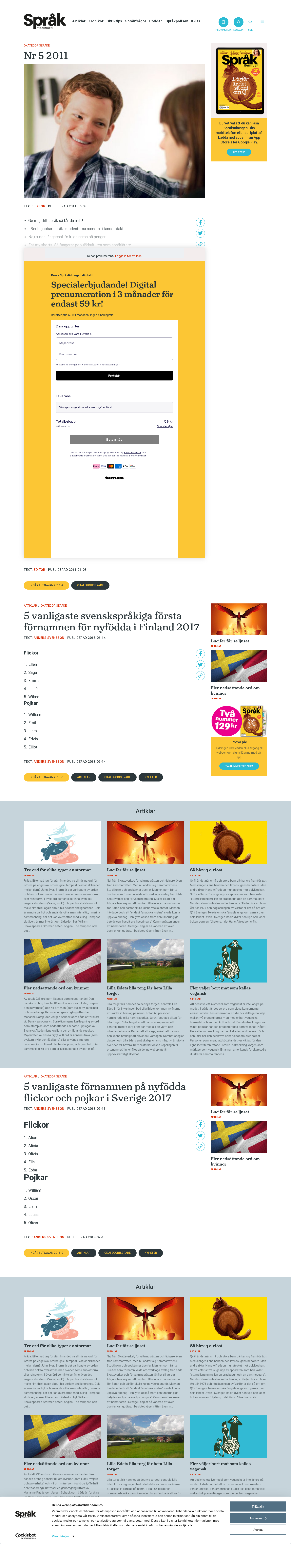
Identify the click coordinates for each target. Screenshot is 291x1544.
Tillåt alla (258, 1506)
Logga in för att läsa (128, 256)
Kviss (195, 21)
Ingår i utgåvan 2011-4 (46, 585)
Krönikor (96, 21)
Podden (156, 21)
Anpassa (256, 1518)
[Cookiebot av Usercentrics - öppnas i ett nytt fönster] (25, 1536)
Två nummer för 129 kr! (239, 766)
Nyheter (151, 777)
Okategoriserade (37, 45)
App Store (239, 152)
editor (39, 206)
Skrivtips (114, 21)
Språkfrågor (135, 21)
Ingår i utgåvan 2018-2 (46, 1252)
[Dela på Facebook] (200, 222)
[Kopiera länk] (200, 244)
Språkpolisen (176, 21)
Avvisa (257, 1529)
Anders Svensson (49, 638)
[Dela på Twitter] (200, 233)
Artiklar (79, 21)
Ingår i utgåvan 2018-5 (46, 777)
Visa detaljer (60, 1536)
